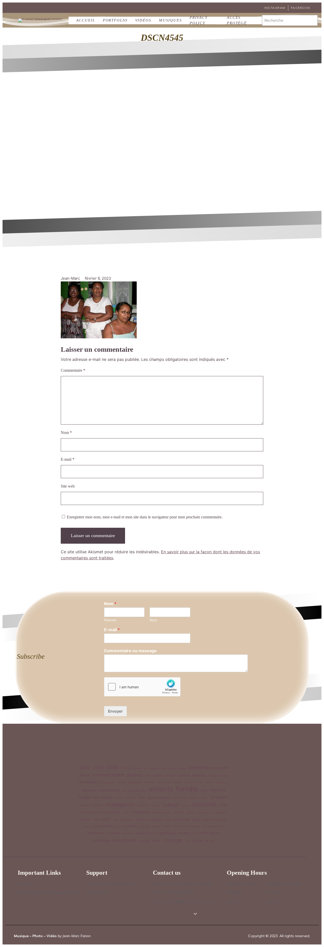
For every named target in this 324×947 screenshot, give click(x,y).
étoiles (210, 841)
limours (219, 797)
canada (134, 781)
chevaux (221, 782)
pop (86, 826)
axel (147, 775)
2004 (112, 767)
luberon (84, 805)
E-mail (67, 459)
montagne (88, 812)
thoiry (194, 833)
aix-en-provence (174, 768)
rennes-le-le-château (187, 826)
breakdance (89, 782)
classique (89, 790)
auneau (134, 775)
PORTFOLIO (115, 20)
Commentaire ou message (130, 650)
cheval (209, 782)
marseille (204, 804)
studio (183, 832)
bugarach (108, 782)
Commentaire (73, 370)
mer (223, 805)
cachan (121, 782)
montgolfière (109, 812)
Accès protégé (237, 20)
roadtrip (113, 833)
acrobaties (151, 768)
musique (140, 811)
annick (84, 775)
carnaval (163, 782)
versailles (144, 841)
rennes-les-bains (213, 826)
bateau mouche (218, 775)
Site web (68, 486)
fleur (204, 790)
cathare (176, 782)
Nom (66, 432)
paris (168, 819)
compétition (109, 789)
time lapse (210, 832)
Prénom (110, 620)
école (197, 840)
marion (185, 805)
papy (140, 819)
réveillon (127, 833)
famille (187, 789)
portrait (130, 826)
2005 (125, 768)
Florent (217, 790)
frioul (118, 798)
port (118, 826)
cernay (189, 782)
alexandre (200, 767)
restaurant (96, 833)
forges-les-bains (95, 797)
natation (221, 812)
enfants (161, 789)
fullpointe (130, 798)
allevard (221, 768)
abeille (136, 768)
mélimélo (178, 812)
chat (199, 782)
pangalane (127, 819)
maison (143, 805)
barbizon (170, 775)
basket (184, 775)
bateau (199, 775)
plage (196, 819)
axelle (156, 775)
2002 (84, 767)
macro (97, 805)
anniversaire (108, 774)
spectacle (167, 832)
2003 (98, 767)
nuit (115, 819)
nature (85, 819)
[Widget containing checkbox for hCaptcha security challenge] (142, 686)
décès (143, 790)
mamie (155, 805)
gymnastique (158, 797)
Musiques (170, 20)
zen (188, 841)
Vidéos (143, 20)
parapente (154, 819)
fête (141, 797)
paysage (182, 819)
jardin (194, 797)
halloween (180, 798)
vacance (101, 840)
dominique (130, 790)
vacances (124, 840)
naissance (204, 812)
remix (167, 826)
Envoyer (115, 711)
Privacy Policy (199, 20)
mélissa (190, 812)
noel (96, 819)
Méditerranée (161, 812)
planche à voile (215, 819)
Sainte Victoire (145, 833)
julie (204, 797)
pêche (156, 826)
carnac (149, 782)
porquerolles (102, 826)
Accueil (85, 20)
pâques (144, 826)
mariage (170, 805)
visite (156, 841)
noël (106, 819)
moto (126, 812)
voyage (173, 840)
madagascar (120, 804)
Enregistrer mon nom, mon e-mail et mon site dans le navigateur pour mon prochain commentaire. (144, 517)
